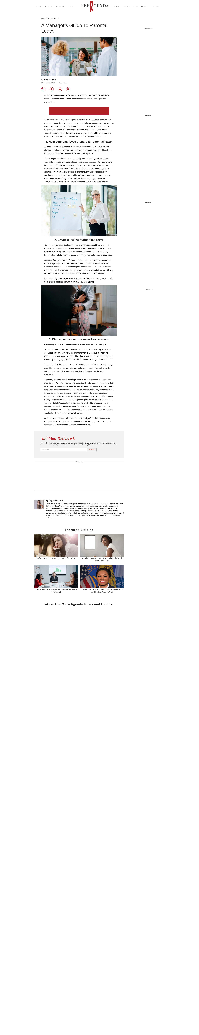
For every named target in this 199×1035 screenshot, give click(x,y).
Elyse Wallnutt (49, 80)
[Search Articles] (163, 7)
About (116, 7)
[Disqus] (79, 836)
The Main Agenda (53, 19)
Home (43, 19)
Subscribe (145, 7)
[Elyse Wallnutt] (39, 510)
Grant (156, 7)
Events (72, 7)
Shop (136, 7)
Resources (60, 7)
